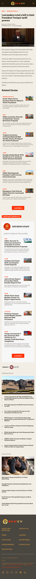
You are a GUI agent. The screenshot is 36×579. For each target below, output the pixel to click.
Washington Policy (12, 11)
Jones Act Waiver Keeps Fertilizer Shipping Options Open (18, 426)
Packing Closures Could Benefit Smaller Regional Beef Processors (13, 316)
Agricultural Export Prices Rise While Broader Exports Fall (12, 281)
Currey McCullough (16, 25)
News (3, 11)
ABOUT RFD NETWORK (6, 529)
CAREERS (22, 535)
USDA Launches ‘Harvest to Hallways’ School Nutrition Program (13, 119)
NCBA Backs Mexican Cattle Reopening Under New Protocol (19, 433)
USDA (4, 114)
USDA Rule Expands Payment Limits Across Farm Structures (12, 175)
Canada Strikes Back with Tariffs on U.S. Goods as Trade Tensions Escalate (13, 157)
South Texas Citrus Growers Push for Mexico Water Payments (13, 101)
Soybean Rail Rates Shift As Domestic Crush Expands (12, 263)
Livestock (7, 311)
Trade (4, 133)
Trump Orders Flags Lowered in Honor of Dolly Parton (17, 491)
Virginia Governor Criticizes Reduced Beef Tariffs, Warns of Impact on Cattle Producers (13, 138)
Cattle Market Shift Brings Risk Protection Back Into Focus (17, 504)
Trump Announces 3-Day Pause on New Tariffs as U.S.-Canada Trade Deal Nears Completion (14, 337)
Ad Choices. (29, 564)
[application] (18, 37)
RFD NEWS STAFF (20, 226)
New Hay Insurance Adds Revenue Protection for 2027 (19, 405)
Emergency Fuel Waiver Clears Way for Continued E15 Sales (13, 193)
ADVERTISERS (24, 540)
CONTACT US (23, 528)
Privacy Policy (10, 564)
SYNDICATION (24, 544)
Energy (5, 189)
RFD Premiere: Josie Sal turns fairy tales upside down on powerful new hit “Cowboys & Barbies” (19, 419)
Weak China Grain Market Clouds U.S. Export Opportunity (12, 297)
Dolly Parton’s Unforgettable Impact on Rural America (16, 497)
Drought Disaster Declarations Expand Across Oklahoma (16, 484)
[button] (18, 37)
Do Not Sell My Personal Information (11, 567)
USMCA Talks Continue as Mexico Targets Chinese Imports (18, 439)
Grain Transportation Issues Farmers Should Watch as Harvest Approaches (18, 446)
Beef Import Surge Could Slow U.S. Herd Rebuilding (14, 478)
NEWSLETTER (7, 549)
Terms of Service (18, 564)
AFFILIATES (6, 540)
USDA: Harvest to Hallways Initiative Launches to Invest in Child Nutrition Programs (15, 244)
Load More (18, 208)
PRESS (4, 535)
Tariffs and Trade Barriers (11, 216)
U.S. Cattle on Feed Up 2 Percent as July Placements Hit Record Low (17, 412)
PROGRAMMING (8, 544)
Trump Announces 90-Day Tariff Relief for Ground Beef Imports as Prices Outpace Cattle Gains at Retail (19, 398)
